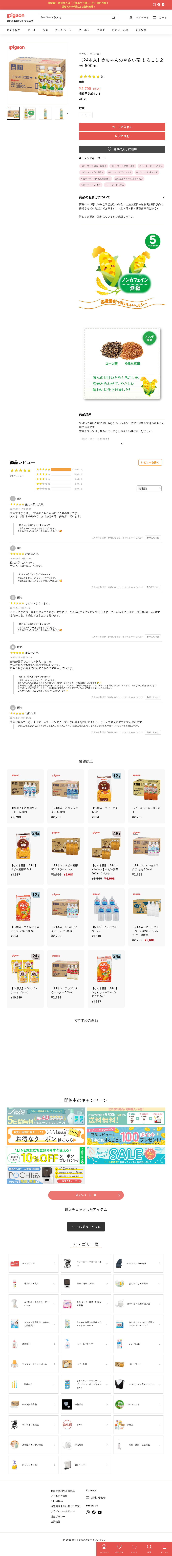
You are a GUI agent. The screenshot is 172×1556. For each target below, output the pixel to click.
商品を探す (14, 29)
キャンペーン (63, 29)
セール (32, 29)
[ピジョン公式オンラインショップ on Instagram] (88, 1512)
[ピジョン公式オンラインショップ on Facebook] (94, 1512)
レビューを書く (150, 462)
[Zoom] (37, 73)
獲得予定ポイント (90, 93)
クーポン (84, 29)
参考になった (153, 537)
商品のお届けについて (94, 197)
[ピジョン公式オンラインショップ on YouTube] (100, 1512)
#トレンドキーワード (92, 158)
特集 (45, 29)
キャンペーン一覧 (86, 1195)
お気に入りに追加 (125, 149)
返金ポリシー (58, 1516)
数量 (82, 108)
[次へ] (66, 113)
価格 (82, 81)
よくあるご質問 (59, 1496)
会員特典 (141, 29)
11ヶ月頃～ (95, 53)
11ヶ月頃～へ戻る (88, 1226)
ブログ (101, 29)
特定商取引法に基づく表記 (65, 1506)
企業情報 (55, 1521)
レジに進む (122, 136)
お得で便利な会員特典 (63, 1490)
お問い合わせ (120, 29)
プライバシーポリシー (63, 1511)
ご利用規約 (57, 1501)
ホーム (82, 53)
